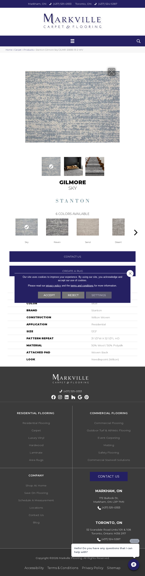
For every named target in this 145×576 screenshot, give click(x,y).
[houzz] (73, 397)
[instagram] (60, 397)
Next (109, 164)
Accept (49, 295)
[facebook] (53, 397)
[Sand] (87, 227)
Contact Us (72, 256)
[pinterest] (86, 397)
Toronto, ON (83, 3)
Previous (9, 227)
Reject (73, 295)
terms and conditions (82, 285)
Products (29, 49)
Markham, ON (37, 3)
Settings (99, 295)
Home (9, 49)
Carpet (18, 49)
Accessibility (34, 568)
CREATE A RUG (72, 271)
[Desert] (118, 227)
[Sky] (26, 227)
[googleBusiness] (80, 397)
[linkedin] (66, 397)
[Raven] (57, 227)
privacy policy (53, 285)
